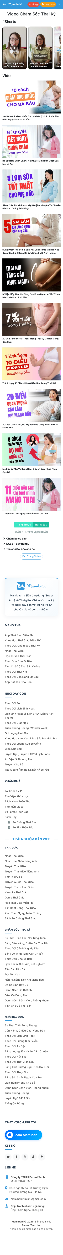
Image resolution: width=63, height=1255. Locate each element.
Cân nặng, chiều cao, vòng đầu (25, 1030)
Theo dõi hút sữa (15, 1056)
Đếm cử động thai (16, 995)
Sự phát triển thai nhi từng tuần (25, 938)
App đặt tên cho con (18, 682)
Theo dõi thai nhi (16, 671)
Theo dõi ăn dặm (15, 1046)
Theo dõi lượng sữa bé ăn (21, 1041)
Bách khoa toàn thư (17, 801)
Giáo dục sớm (13, 748)
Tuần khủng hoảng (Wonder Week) (26, 728)
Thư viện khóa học (17, 796)
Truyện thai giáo (15, 866)
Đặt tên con (12, 974)
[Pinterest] (41, 1157)
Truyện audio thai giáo (19, 882)
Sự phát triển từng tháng (21, 1025)
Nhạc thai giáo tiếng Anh (21, 861)
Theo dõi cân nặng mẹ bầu (22, 676)
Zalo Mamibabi (26, 1135)
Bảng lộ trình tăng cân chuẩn (24, 953)
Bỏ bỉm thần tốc (22, 827)
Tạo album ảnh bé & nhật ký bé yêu (27, 769)
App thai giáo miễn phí (19, 635)
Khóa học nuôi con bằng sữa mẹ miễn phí (31, 738)
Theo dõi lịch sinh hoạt (20, 708)
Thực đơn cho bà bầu (18, 661)
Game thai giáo (14, 897)
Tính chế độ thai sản (18, 1005)
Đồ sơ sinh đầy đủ (16, 984)
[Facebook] (16, 1157)
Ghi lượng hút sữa (16, 733)
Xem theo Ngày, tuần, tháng (23, 913)
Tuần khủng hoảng (17, 1093)
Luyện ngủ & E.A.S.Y (17, 1098)
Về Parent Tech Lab (16, 811)
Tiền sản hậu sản (15, 969)
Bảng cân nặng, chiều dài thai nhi (26, 943)
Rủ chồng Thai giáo (24, 822)
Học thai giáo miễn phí (19, 902)
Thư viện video (14, 806)
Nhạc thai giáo (14, 650)
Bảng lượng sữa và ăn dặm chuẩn (26, 1051)
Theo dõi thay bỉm (16, 1072)
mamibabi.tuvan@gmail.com (28, 1199)
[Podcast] (25, 1157)
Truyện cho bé (14, 764)
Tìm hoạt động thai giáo (20, 908)
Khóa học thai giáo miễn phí (23, 640)
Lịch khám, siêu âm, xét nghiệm (25, 964)
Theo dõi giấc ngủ (16, 722)
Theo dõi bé (12, 703)
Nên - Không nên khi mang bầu (24, 979)
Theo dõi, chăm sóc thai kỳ (22, 645)
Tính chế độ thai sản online (22, 666)
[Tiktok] (33, 1157)
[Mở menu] (59, 4)
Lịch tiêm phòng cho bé (20, 1082)
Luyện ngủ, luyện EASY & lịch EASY (27, 754)
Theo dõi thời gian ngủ (19, 1061)
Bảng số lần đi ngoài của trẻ (23, 1077)
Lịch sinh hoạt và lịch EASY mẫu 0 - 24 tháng (29, 715)
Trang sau (41, 524)
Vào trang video (31, 556)
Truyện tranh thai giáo (19, 887)
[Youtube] (8, 1157)
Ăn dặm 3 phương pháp (19, 759)
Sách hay (10, 817)
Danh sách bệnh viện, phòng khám (27, 1000)
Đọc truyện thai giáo (18, 656)
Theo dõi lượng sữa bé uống (23, 743)
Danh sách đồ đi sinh (18, 990)
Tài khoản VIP (13, 791)
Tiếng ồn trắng (14, 1103)
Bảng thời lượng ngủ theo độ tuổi (27, 1067)
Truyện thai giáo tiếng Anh (22, 871)
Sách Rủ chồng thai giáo (20, 918)
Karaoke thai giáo (16, 892)
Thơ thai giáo (13, 876)
